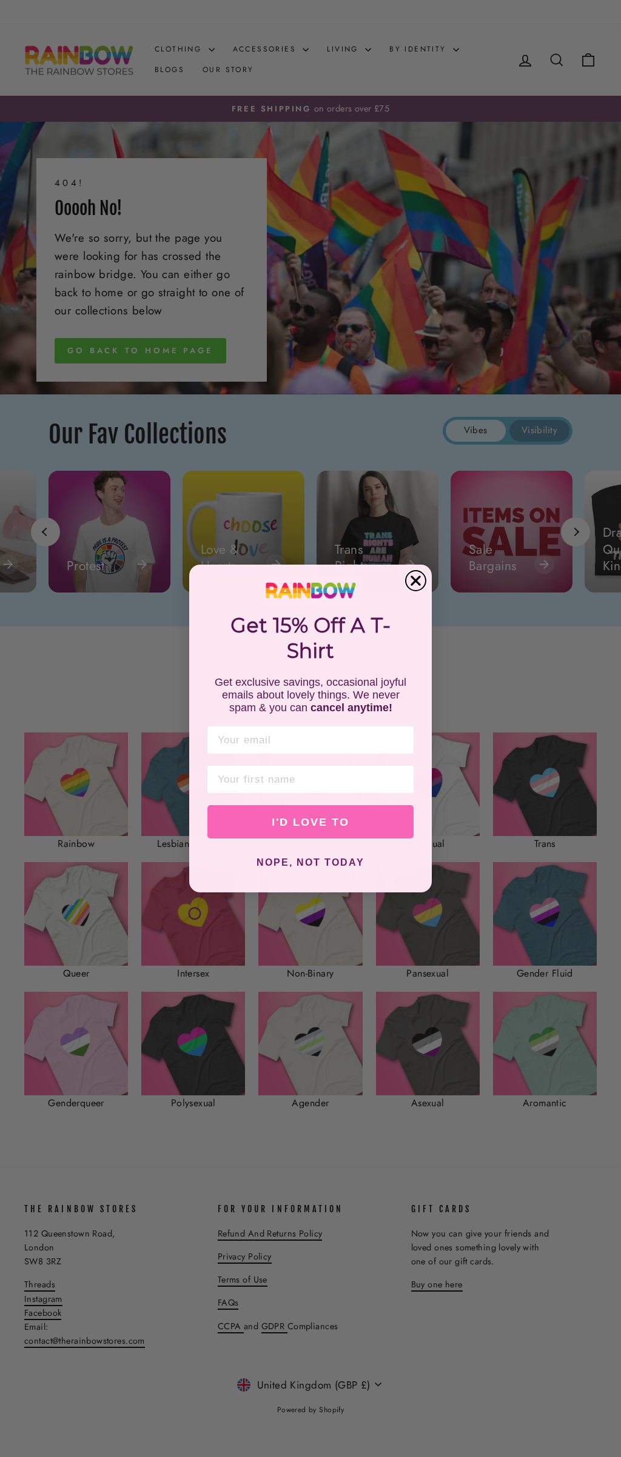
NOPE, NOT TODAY (310, 862)
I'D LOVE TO (310, 822)
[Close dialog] (416, 581)
